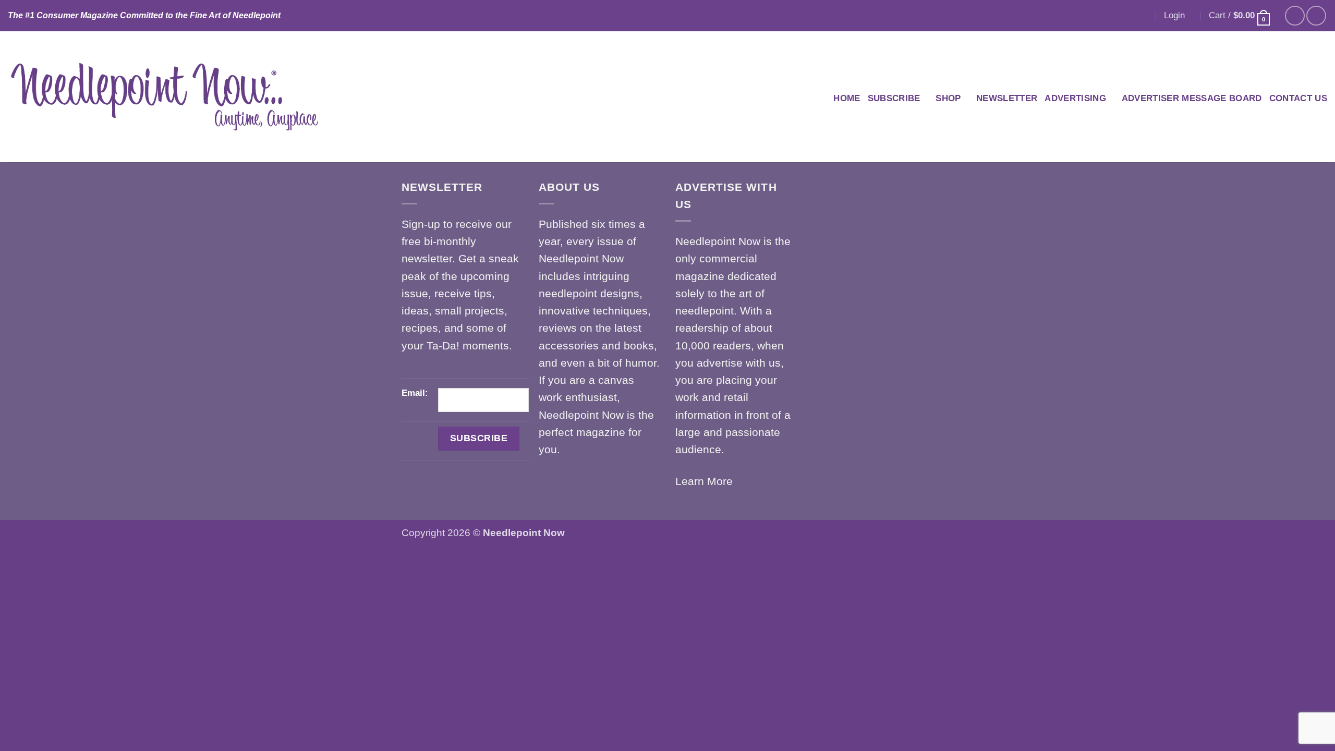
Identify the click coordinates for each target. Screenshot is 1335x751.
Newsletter (1006, 98)
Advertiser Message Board (1192, 98)
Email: (415, 393)
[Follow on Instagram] (1316, 16)
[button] (1174, 15)
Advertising (1075, 98)
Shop (948, 98)
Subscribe (894, 98)
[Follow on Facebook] (1295, 16)
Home (846, 98)
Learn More (704, 481)
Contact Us (1298, 98)
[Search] (1143, 16)
